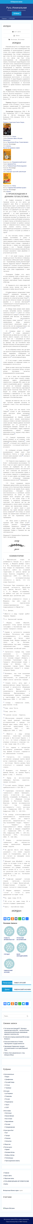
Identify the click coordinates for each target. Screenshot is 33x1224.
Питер (14, 186)
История (6, 1091)
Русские (7, 1124)
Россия (7, 1099)
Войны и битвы (9, 1155)
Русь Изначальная (16, 7)
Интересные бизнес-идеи (11, 1190)
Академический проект (19, 162)
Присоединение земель (12, 1160)
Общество (7, 1144)
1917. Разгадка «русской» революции (14, 171)
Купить (9, 146)
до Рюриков (9, 1093)
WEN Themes (23, 1221)
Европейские (9, 1121)
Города (7, 1135)
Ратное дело (8, 1147)
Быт (6, 1132)
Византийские (9, 1116)
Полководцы (9, 1158)
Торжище (8, 1088)
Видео (7, 1076)
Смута (7, 1104)
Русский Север (9, 1082)
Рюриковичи (9, 1102)
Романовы (8, 1096)
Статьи (7, 1085)
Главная (6, 1173)
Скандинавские (10, 1127)
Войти (6, 1184)
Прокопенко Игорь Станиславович (18, 142)
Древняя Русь (12, 164)
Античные (14, 39)
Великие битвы (10, 1152)
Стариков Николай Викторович (17, 187)
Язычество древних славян (11, 148)
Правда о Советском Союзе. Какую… (14, 122)
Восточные (8, 1118)
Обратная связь (9, 1178)
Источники (21, 39)
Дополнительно (9, 1074)
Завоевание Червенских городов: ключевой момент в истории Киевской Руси (16, 1048)
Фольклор (8, 1141)
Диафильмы (9, 1079)
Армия (7, 1149)
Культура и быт (9, 1130)
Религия (7, 1138)
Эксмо (14, 136)
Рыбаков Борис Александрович (17, 166)
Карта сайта (8, 1175)
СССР (7, 1107)
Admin (18, 35)
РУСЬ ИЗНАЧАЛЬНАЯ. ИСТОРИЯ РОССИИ (16, 1181)
